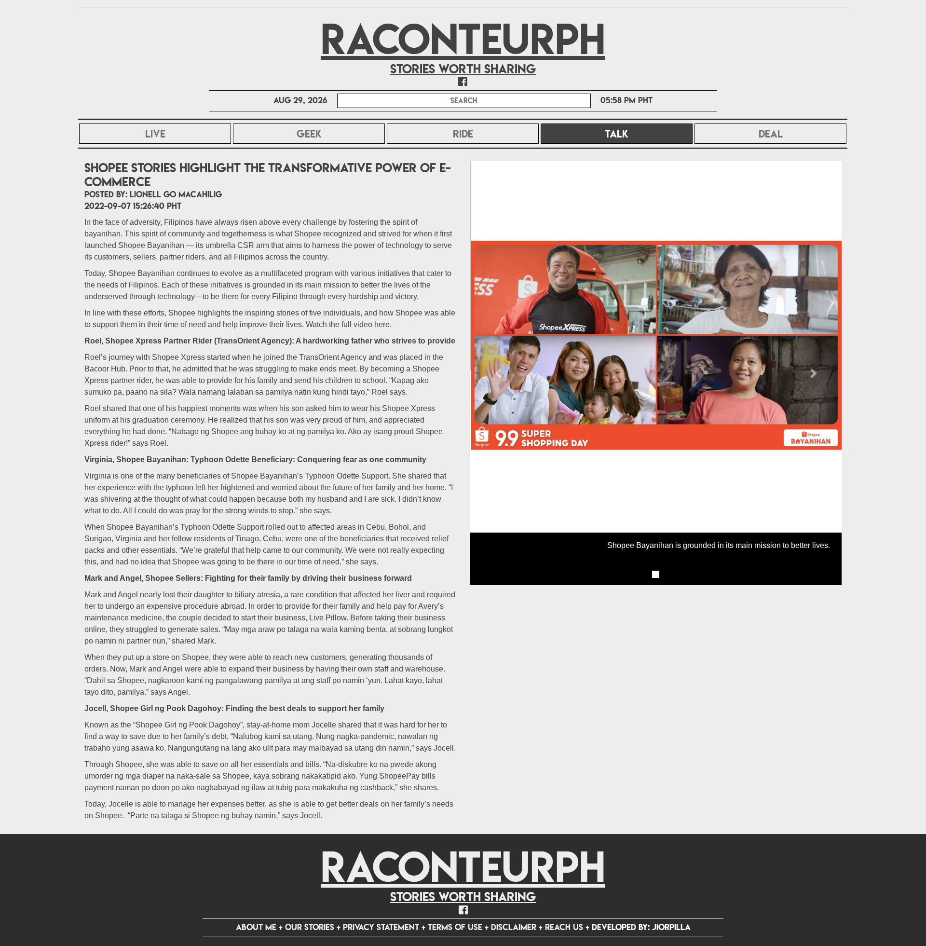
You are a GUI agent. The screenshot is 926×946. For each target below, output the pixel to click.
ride (463, 133)
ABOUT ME (256, 926)
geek (309, 133)
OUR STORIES (309, 926)
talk (642, 133)
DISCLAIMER (513, 926)
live (155, 133)
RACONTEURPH (463, 39)
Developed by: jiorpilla (641, 926)
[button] (498, 373)
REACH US (564, 926)
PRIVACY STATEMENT (381, 926)
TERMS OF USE (455, 926)
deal (771, 133)
